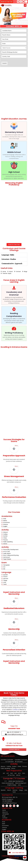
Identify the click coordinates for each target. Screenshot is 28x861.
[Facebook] (18, 1)
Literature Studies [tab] (9, 259)
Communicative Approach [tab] (12, 263)
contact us (16, 709)
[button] (25, 5)
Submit (4, 63)
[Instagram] (21, 1)
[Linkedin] (10, 806)
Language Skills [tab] (8, 255)
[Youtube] (23, 1)
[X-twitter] (26, 1)
